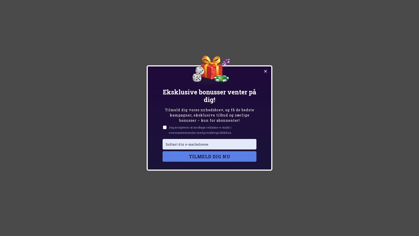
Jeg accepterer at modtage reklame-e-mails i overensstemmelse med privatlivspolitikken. (200, 129)
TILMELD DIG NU (209, 156)
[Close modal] (265, 71)
